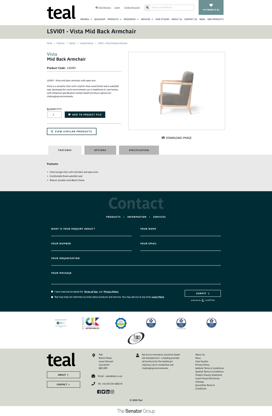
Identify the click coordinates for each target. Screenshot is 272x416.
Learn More (158, 297)
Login (117, 7)
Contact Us (190, 19)
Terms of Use (91, 291)
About (62, 375)
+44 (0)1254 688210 (112, 383)
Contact (62, 384)
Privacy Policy (111, 291)
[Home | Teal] (61, 12)
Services (145, 19)
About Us (177, 19)
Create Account (132, 7)
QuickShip (99, 19)
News (202, 19)
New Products (215, 19)
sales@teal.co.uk (114, 376)
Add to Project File (87, 114)
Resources (130, 19)
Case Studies (162, 19)
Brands (84, 19)
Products (113, 19)
